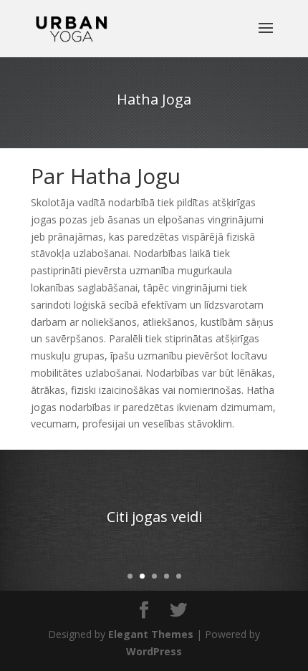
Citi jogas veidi (154, 516)
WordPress (154, 651)
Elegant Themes (150, 634)
